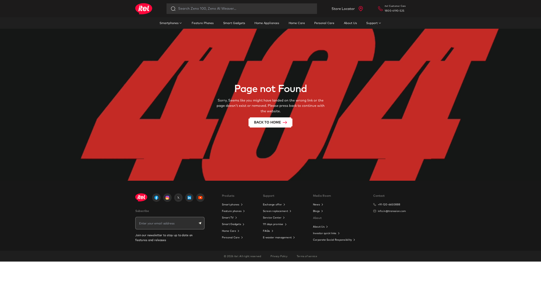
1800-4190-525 (394, 10)
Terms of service (307, 256)
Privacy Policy (278, 256)
